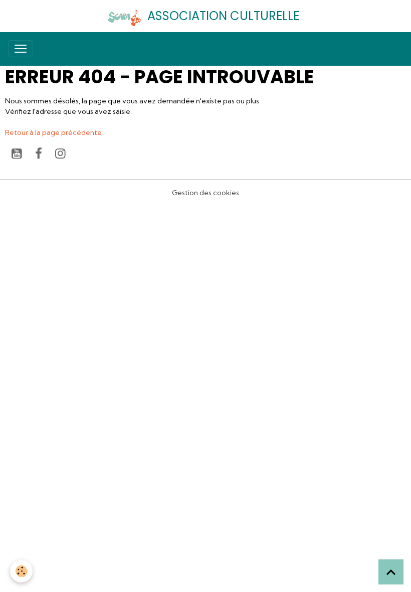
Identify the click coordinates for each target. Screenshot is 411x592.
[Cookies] (21, 571)
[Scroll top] (390, 571)
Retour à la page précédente (53, 132)
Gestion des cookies (205, 192)
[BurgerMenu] (20, 48)
